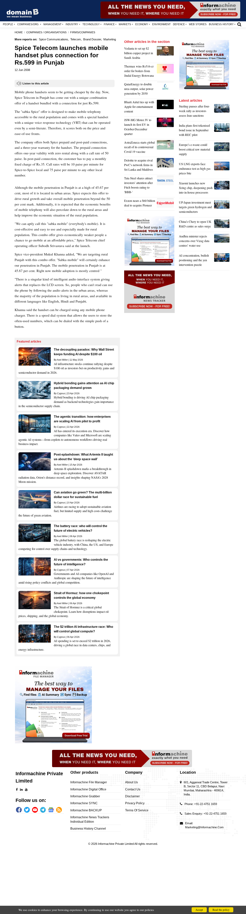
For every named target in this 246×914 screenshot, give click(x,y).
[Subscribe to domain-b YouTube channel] (35, 810)
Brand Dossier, (92, 39)
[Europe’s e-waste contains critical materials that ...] (221, 150)
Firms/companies (82, 32)
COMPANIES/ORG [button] (28, 24)
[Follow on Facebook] (19, 810)
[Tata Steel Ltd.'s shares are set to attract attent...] (166, 186)
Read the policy (221, 910)
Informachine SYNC (84, 803)
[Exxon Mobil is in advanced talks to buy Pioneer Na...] (166, 204)
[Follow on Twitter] (27, 810)
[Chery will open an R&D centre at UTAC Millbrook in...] (221, 224)
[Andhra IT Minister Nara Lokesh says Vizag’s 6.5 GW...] (221, 242)
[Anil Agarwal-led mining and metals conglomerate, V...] (166, 54)
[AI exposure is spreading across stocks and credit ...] (221, 261)
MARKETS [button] (125, 24)
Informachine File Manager (88, 782)
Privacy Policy (135, 803)
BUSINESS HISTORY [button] (221, 24)
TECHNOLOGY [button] (91, 24)
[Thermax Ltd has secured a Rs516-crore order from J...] (166, 72)
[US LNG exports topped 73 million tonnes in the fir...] (221, 169)
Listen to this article (35, 83)
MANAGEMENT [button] (52, 24)
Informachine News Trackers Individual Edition (89, 819)
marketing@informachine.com (204, 827)
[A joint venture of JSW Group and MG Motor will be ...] (166, 128)
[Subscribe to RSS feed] (59, 810)
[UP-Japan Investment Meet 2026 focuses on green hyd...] (221, 208)
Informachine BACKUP (86, 810)
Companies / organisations (46, 32)
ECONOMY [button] (141, 24)
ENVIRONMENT (161, 24)
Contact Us (132, 789)
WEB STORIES (198, 24)
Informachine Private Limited (116, 843)
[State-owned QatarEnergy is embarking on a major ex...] (166, 90)
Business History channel (88, 828)
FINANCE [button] (109, 24)
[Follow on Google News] (51, 810)
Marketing (109, 39)
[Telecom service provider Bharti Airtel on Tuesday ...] (166, 108)
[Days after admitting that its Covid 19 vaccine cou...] (166, 148)
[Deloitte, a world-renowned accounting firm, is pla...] (166, 166)
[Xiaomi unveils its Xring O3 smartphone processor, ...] (221, 189)
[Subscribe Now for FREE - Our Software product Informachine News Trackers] (170, 10)
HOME (19, 32)
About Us (131, 782)
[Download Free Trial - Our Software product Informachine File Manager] (67, 704)
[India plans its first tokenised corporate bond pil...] (221, 131)
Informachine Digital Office (88, 789)
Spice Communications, (54, 39)
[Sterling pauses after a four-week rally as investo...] (221, 112)
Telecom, (76, 39)
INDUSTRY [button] (72, 24)
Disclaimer (132, 796)
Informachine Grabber (85, 796)
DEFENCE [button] (179, 24)
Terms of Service (136, 810)
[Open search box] (239, 24)
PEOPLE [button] (8, 24)
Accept (199, 910)
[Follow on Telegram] (43, 810)
